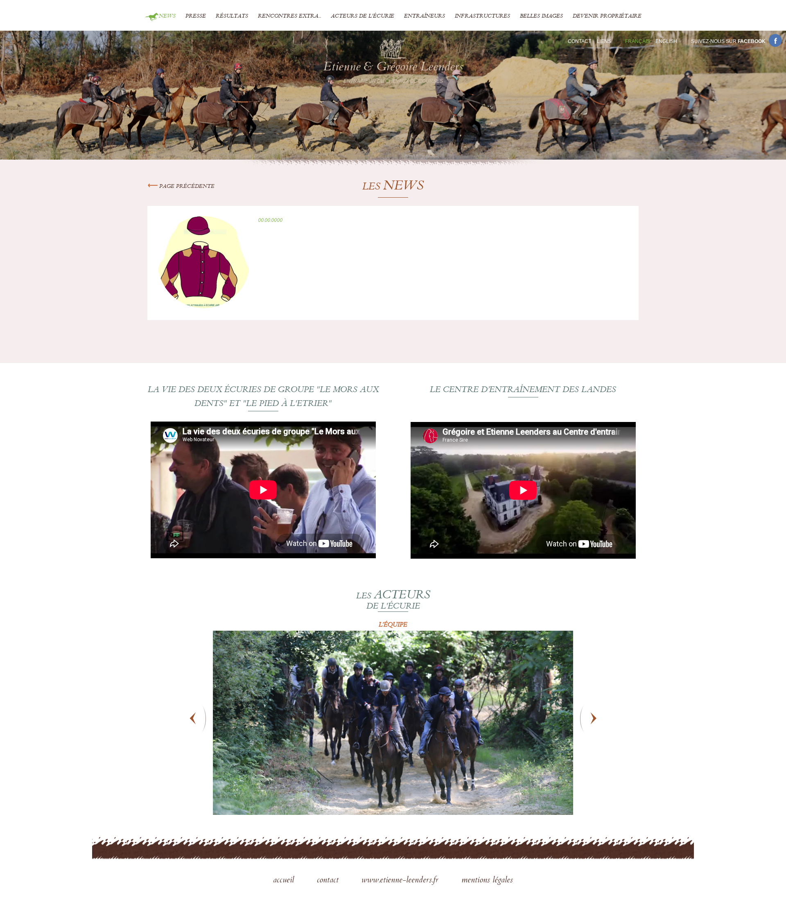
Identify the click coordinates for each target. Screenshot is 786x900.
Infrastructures (482, 16)
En (666, 41)
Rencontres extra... (289, 16)
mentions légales (487, 881)
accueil (284, 881)
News (167, 16)
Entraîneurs (424, 16)
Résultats (232, 16)
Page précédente (186, 186)
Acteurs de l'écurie (362, 16)
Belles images (541, 16)
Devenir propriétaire (607, 16)
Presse (195, 16)
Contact (579, 41)
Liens (604, 41)
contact (329, 881)
